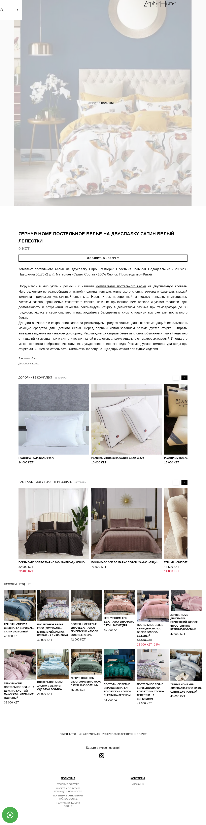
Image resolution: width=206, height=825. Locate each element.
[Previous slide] (176, 377)
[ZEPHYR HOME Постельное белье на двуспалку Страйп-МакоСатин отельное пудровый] (20, 664)
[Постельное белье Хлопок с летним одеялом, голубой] (53, 664)
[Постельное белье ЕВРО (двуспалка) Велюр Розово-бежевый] (153, 606)
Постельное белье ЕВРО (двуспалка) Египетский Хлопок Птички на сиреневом (52, 630)
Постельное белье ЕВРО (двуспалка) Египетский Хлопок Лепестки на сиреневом (150, 691)
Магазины (138, 784)
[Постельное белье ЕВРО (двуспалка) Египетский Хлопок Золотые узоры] (86, 605)
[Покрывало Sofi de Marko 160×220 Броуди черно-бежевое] (54, 523)
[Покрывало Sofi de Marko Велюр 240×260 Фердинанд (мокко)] (126, 523)
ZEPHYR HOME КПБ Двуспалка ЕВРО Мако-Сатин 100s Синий (19, 628)
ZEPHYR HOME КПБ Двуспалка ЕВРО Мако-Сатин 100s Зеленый (86, 682)
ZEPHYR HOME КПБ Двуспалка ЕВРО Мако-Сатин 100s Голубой (186, 688)
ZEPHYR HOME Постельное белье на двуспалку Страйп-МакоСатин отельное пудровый (19, 690)
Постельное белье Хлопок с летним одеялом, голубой (50, 686)
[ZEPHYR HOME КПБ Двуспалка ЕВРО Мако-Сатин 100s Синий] (20, 605)
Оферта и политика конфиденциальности (68, 790)
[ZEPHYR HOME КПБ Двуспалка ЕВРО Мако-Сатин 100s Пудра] (119, 602)
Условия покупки (68, 784)
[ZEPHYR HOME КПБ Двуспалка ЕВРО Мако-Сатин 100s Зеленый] (86, 662)
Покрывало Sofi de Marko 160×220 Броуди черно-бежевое (54, 562)
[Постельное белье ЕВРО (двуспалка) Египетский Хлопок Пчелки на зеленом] (119, 665)
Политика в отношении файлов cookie (68, 797)
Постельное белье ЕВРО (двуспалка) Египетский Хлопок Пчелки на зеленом (117, 690)
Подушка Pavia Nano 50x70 (36, 458)
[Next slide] (184, 377)
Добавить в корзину (103, 258)
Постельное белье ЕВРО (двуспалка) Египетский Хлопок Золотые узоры (84, 629)
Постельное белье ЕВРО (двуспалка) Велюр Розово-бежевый (150, 630)
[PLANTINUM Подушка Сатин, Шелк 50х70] (126, 419)
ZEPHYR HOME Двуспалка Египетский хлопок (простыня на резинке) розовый (184, 622)
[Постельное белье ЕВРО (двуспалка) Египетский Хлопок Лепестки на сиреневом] (153, 665)
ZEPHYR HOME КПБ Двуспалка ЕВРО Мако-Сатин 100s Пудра (119, 622)
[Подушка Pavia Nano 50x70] (54, 419)
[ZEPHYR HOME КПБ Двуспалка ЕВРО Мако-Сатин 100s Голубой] (186, 665)
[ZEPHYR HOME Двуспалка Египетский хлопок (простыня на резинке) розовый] (186, 601)
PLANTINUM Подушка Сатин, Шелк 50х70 (117, 458)
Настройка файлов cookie (68, 804)
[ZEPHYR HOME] (159, 4)
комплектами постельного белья (121, 286)
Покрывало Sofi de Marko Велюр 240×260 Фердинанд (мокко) (126, 562)
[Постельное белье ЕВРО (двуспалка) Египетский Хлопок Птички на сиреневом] (53, 605)
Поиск (1, 10)
